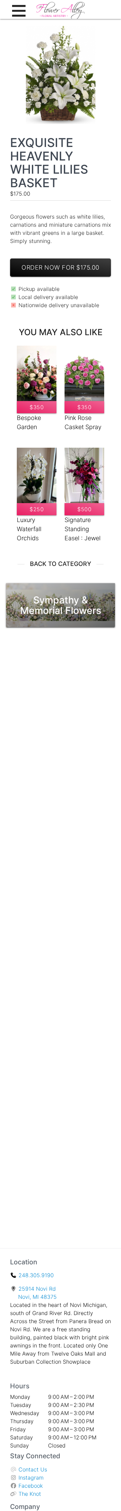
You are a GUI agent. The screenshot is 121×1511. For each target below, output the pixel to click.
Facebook (30, 1485)
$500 (84, 509)
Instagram (31, 1477)
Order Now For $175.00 (60, 267)
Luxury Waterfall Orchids (29, 529)
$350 (37, 407)
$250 (37, 509)
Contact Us (32, 1469)
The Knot (29, 1493)
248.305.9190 (36, 1275)
